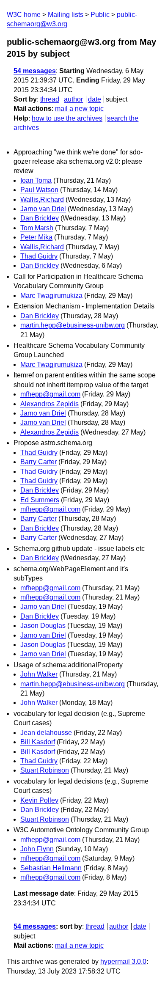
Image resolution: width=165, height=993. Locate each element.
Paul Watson (39, 189)
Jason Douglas (43, 625)
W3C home (24, 14)
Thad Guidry (39, 256)
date (94, 99)
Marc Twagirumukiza (51, 295)
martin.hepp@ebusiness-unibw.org (72, 325)
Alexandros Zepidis (49, 403)
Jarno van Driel (43, 208)
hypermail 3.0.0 (123, 961)
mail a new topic (79, 108)
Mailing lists (65, 14)
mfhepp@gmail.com (50, 394)
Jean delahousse (46, 732)
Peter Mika (36, 237)
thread (49, 99)
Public (100, 14)
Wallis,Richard (42, 199)
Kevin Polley (39, 800)
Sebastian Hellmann (51, 868)
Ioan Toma (36, 180)
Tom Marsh (36, 227)
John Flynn (37, 849)
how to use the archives (67, 118)
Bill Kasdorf (37, 741)
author (73, 99)
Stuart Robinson (44, 770)
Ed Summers (39, 499)
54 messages (35, 70)
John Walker (39, 674)
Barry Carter (38, 461)
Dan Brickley (39, 218)
